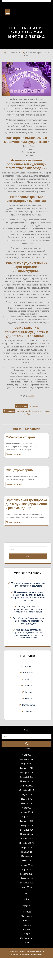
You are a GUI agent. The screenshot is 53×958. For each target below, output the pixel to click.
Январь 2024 (26, 878)
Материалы (28, 672)
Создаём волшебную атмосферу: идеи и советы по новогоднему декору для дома (28, 621)
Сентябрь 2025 (26, 790)
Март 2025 (26, 816)
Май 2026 (26, 755)
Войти (26, 899)
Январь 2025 (26, 825)
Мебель (28, 679)
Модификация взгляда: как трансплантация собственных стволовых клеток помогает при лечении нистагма (28, 634)
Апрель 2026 (26, 759)
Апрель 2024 (26, 865)
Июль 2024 (26, 852)
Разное (31, 395)
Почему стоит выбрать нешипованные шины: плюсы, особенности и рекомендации (28, 609)
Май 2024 (26, 860)
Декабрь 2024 (26, 829)
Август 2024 (26, 847)
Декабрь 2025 (26, 777)
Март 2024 (26, 869)
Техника (28, 711)
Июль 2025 (26, 799)
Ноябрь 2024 (26, 834)
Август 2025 (26, 794)
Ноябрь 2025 (26, 781)
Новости (28, 685)
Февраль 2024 (26, 874)
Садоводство (28, 705)
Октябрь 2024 (26, 838)
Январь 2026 (26, 772)
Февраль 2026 (26, 768)
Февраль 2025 (26, 821)
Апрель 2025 (26, 812)
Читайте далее (14, 454)
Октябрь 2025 (26, 785)
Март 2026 (26, 763)
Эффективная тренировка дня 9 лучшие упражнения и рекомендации (26, 504)
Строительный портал (26, 6)
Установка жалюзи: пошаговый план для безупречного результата (28, 584)
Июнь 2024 (26, 856)
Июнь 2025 (26, 803)
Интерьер (28, 666)
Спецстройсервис (20, 470)
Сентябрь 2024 (26, 843)
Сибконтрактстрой (20, 437)
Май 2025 (26, 807)
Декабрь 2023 (26, 882)
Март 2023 (26, 887)
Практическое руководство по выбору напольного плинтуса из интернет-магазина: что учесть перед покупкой (28, 596)
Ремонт (28, 698)
